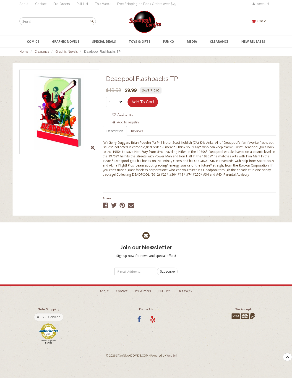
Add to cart (142, 101)
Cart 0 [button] (261, 21)
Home (24, 51)
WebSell (172, 355)
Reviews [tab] (137, 131)
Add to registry (127, 122)
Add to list (124, 114)
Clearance (42, 51)
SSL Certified (49, 317)
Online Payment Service (48, 341)
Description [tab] (114, 131)
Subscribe (167, 271)
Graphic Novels (66, 51)
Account (262, 4)
